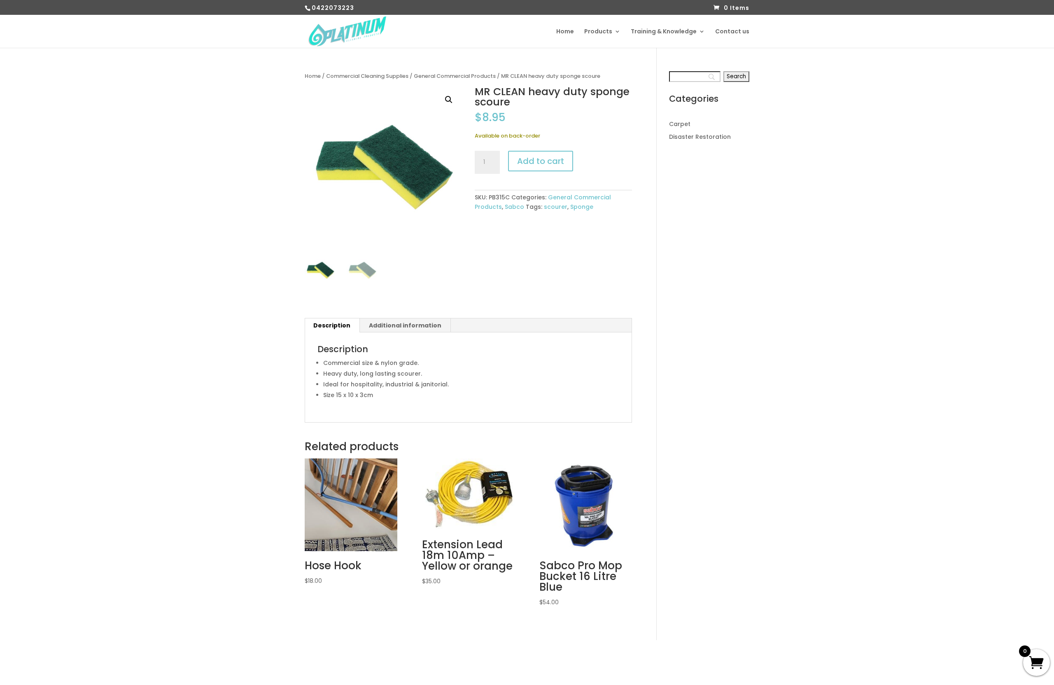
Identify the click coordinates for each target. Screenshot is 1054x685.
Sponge (581, 207)
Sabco (514, 207)
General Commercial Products (455, 76)
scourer (555, 207)
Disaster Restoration (700, 137)
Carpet (679, 124)
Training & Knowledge (664, 31)
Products (598, 31)
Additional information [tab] (405, 325)
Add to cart (540, 161)
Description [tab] (331, 325)
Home (565, 31)
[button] (448, 99)
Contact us (732, 31)
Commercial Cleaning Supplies (367, 76)
